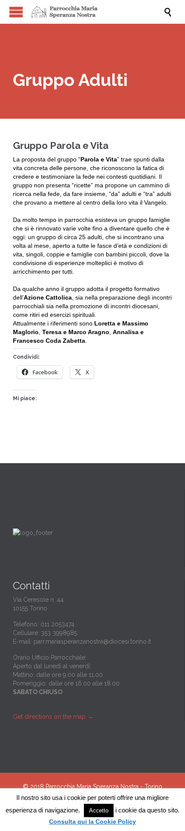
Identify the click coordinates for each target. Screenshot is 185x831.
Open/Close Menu (16, 11)
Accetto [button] (98, 810)
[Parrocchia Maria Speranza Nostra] (96, 12)
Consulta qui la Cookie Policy (92, 821)
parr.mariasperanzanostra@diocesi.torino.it (92, 641)
